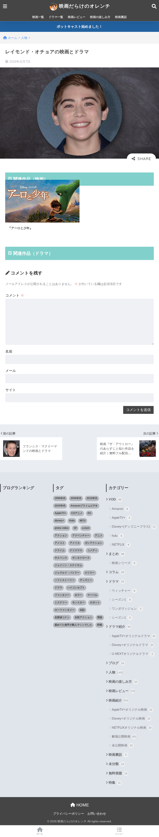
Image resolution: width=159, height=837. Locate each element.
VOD (115, 499)
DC (89, 513)
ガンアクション (93, 542)
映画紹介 (118, 700)
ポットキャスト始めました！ (79, 27)
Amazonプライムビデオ (84, 505)
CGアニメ (76, 513)
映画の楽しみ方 (100, 17)
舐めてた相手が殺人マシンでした (73, 624)
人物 (116, 672)
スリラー (90, 572)
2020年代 (60, 505)
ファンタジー (62, 595)
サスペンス (61, 557)
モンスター (78, 602)
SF (75, 528)
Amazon (120, 508)
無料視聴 (118, 773)
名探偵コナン (62, 617)
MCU (83, 520)
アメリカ (75, 542)
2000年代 (76, 498)
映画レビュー (76, 17)
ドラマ (58, 587)
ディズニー (86, 580)
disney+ (59, 520)
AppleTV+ (60, 513)
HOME (82, 805)
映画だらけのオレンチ (84, 6)
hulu (117, 535)
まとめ (116, 554)
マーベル (92, 595)
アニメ (98, 535)
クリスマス (76, 550)
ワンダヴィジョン (126, 608)
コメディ (92, 550)
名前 (8, 351)
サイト (10, 390)
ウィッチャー (123, 590)
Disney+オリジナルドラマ (132, 645)
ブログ (116, 663)
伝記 (82, 609)
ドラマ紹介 (120, 626)
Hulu (72, 520)
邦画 (99, 624)
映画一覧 (38, 17)
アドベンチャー (81, 535)
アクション (61, 535)
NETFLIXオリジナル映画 (132, 727)
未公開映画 (122, 745)
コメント (14, 295)
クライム (60, 550)
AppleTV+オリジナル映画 (132, 709)
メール (10, 371)
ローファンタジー (65, 609)
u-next (85, 528)
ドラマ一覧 (56, 17)
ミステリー (61, 602)
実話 (99, 617)
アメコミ (60, 542)
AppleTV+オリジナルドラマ (133, 636)
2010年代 (92, 498)
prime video (62, 528)
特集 (115, 782)
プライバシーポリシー (68, 813)
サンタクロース (81, 557)
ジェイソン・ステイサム (68, 565)
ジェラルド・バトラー (67, 572)
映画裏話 (121, 17)
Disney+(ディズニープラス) (133, 526)
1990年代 (60, 498)
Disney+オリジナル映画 (131, 718)
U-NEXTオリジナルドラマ (132, 653)
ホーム (40, 834)
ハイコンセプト (76, 587)
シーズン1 (121, 599)
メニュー (119, 834)
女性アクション (83, 617)
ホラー (78, 595)
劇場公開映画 (124, 736)
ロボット (95, 602)
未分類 (116, 764)
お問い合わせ (96, 813)
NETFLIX (120, 544)
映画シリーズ (123, 563)
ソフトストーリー (65, 580)
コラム (116, 572)
